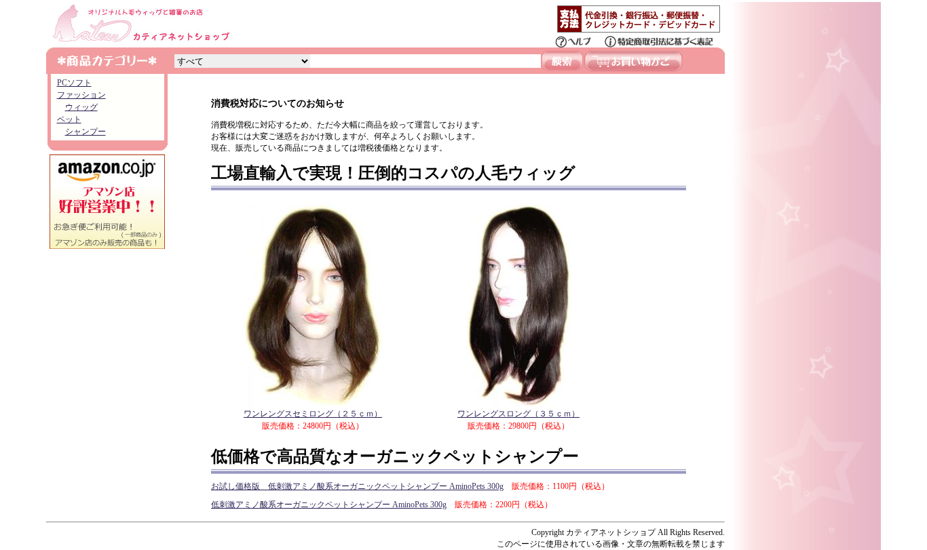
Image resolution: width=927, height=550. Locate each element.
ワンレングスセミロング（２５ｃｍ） (313, 413)
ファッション (81, 95)
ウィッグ (81, 107)
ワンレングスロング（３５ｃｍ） (518, 413)
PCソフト (74, 82)
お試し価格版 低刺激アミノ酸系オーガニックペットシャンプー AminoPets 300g (357, 486)
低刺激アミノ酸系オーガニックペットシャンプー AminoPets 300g (329, 504)
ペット (69, 119)
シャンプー (85, 131)
